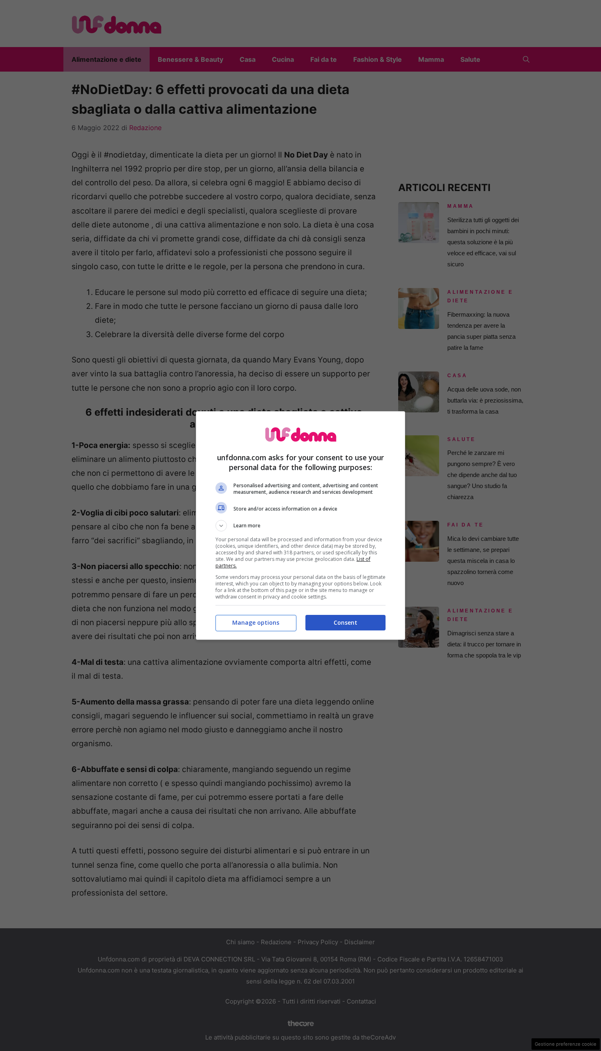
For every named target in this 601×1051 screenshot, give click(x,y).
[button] (300, 525)
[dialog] (300, 525)
